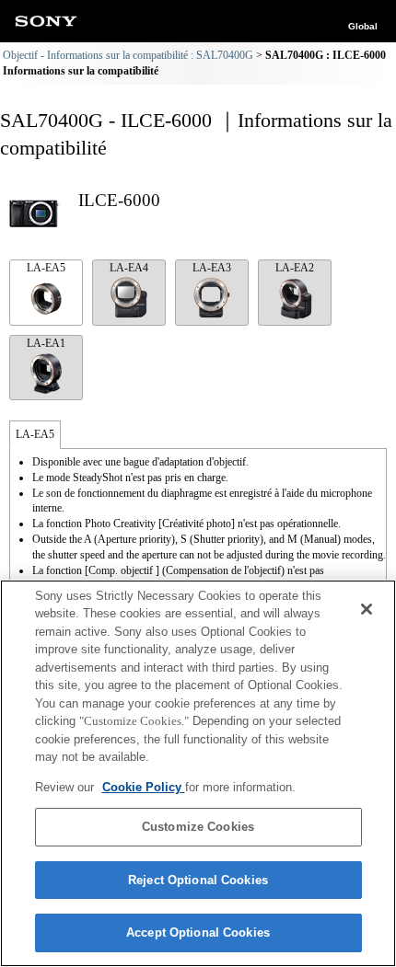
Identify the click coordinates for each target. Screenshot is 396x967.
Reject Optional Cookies (198, 880)
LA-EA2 (294, 267)
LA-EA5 (46, 267)
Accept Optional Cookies (198, 932)
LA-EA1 (46, 343)
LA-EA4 (129, 267)
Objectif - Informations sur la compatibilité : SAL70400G (128, 55)
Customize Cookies (198, 827)
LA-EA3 (211, 267)
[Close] (366, 609)
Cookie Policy (143, 787)
